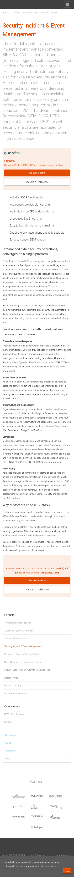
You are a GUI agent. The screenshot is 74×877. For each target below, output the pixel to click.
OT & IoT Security (12, 685)
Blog (7, 758)
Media (8, 742)
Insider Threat (11, 677)
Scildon (8, 721)
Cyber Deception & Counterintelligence (22, 662)
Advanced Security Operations (19, 630)
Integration (10, 750)
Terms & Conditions (37, 855)
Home (5, 12)
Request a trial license (37, 182)
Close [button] (67, 870)
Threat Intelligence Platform (17, 622)
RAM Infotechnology (14, 714)
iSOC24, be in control (37, 846)
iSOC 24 (8, 3)
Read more (50, 866)
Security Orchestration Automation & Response (27, 669)
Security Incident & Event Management (23, 646)
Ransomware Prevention (16, 693)
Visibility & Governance (15, 638)
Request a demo (37, 172)
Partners (15, 12)
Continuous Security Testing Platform (22, 654)
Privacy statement (62, 855)
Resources (10, 735)
